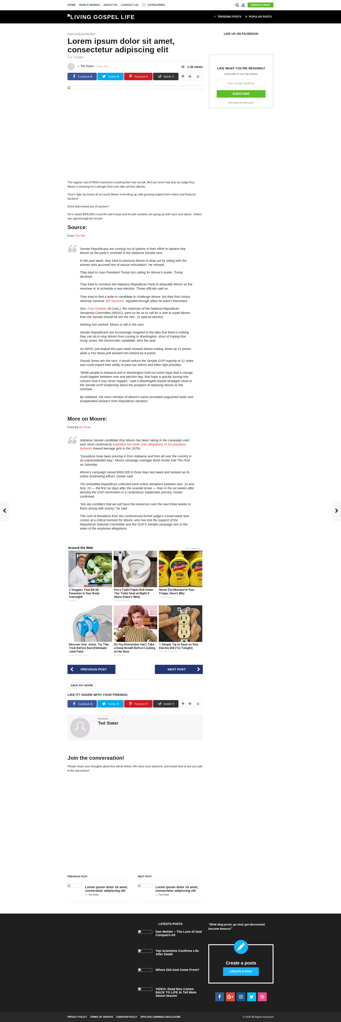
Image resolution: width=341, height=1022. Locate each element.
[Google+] (230, 996)
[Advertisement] (241, 142)
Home (71, 4)
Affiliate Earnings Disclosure (160, 1017)
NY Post (84, 427)
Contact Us (129, 4)
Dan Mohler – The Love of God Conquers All (179, 933)
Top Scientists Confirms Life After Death (177, 952)
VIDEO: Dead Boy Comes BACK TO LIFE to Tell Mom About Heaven (176, 992)
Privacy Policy (77, 1017)
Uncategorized (81, 34)
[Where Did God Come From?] (145, 975)
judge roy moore (81, 685)
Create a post (260, 5)
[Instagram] (241, 996)
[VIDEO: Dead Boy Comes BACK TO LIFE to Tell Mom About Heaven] (145, 994)
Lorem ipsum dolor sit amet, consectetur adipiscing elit (106, 888)
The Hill (80, 235)
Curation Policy (126, 1017)
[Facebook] (219, 996)
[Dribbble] (262, 996)
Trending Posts (229, 16)
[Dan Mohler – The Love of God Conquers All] (145, 937)
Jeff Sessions (114, 301)
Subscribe (241, 93)
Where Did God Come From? (177, 970)
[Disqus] (135, 825)
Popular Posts (260, 16)
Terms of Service (101, 1017)
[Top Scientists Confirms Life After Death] (145, 956)
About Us (110, 4)
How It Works (89, 4)
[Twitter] (251, 996)
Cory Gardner (97, 308)
